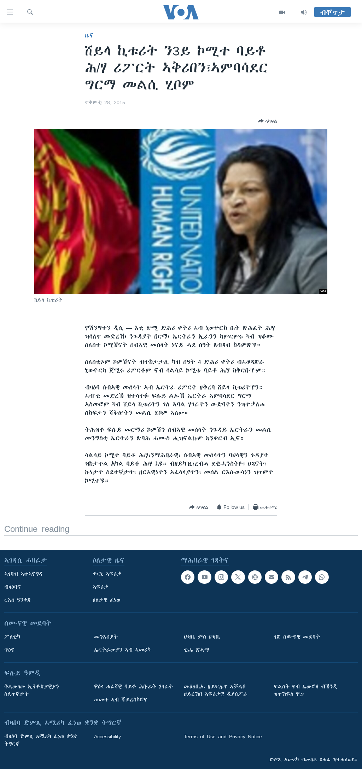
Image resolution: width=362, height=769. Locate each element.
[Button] (267, 121)
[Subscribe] (271, 577)
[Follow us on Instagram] (221, 577)
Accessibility (107, 736)
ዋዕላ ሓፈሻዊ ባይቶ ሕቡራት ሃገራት (133, 686)
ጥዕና (9, 650)
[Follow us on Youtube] (204, 577)
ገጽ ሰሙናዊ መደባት (297, 637)
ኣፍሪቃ (100, 587)
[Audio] (303, 12)
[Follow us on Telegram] (305, 577)
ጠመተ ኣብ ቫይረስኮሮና (120, 700)
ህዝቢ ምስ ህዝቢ (202, 637)
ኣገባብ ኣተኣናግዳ (23, 574)
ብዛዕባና (12, 587)
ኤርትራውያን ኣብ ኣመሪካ (122, 650)
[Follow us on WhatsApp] (321, 577)
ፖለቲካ (12, 637)
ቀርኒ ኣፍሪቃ (107, 574)
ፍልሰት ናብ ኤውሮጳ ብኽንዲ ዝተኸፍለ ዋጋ (305, 690)
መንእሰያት (106, 637)
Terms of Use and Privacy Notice (223, 736)
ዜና (89, 35)
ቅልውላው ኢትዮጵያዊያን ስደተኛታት (31, 690)
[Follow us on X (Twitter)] (238, 577)
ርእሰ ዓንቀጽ (17, 600)
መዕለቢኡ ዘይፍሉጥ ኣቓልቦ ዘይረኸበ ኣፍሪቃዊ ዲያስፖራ (215, 690)
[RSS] (288, 577)
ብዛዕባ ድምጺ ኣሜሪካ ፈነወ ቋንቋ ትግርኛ (40, 740)
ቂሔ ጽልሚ (197, 650)
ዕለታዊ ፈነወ (106, 600)
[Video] (282, 12)
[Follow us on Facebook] (187, 577)
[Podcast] (255, 577)
